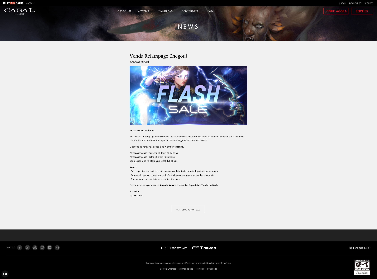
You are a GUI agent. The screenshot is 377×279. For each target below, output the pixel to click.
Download (165, 11)
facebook (19, 247)
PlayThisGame (13, 3)
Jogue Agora (336, 11)
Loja (211, 11)
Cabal (19, 11)
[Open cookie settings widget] (5, 274)
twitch (27, 247)
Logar (342, 3)
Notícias (143, 11)
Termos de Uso (186, 269)
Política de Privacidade (206, 269)
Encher (362, 11)
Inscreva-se (355, 3)
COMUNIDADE (190, 11)
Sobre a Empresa (168, 269)
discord (49, 247)
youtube (34, 247)
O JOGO (122, 11)
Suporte (369, 3)
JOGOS (29, 3)
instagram (57, 247)
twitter (42, 247)
